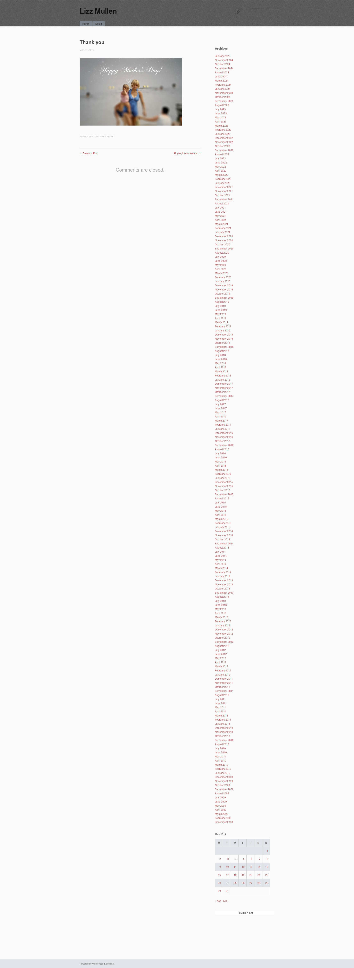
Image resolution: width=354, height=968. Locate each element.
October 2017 (222, 391)
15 (266, 866)
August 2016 (222, 449)
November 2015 (224, 486)
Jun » (226, 900)
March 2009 (221, 813)
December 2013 (224, 580)
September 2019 (224, 297)
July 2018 (220, 355)
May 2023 (220, 117)
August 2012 (222, 645)
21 (259, 874)
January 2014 (222, 576)
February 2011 (223, 719)
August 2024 (222, 72)
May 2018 (220, 363)
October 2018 (222, 342)
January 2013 (222, 625)
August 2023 (222, 105)
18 (235, 874)
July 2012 (220, 650)
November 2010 (224, 731)
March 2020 (221, 273)
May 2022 (220, 166)
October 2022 (222, 146)
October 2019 (222, 293)
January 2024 (222, 88)
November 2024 (224, 60)
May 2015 (220, 510)
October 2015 (222, 490)
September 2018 (224, 346)
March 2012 (221, 666)
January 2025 (222, 56)
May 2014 (220, 559)
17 (227, 874)
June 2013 (221, 604)
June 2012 (221, 654)
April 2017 (220, 416)
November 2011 (224, 682)
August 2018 (222, 351)
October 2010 (222, 736)
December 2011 (224, 678)
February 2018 (223, 375)
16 (219, 874)
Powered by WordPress (91, 963)
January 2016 (222, 477)
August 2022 (222, 154)
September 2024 (224, 68)
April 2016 (220, 465)
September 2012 (224, 641)
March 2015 (221, 518)
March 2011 (221, 715)
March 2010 (221, 764)
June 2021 (221, 211)
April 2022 (220, 170)
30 (219, 890)
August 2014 (222, 547)
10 (227, 866)
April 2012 (220, 662)
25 (235, 882)
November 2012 (224, 633)
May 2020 (220, 264)
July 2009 (220, 797)
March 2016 (221, 469)
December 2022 (224, 137)
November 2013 (224, 584)
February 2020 (223, 277)
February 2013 (223, 621)
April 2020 (220, 269)
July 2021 (220, 207)
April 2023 (220, 121)
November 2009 (224, 781)
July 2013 (220, 600)
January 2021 (222, 232)
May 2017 (220, 412)
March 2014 (221, 568)
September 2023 (224, 101)
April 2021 (220, 219)
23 (219, 882)
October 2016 (222, 441)
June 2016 (221, 457)
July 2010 (220, 748)
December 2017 (224, 383)
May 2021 (220, 215)
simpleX (110, 963)
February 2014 (223, 572)
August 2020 (222, 252)
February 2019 (223, 326)
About (98, 24)
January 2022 (222, 183)
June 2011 (221, 703)
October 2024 (222, 64)
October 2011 (222, 686)
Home (85, 24)
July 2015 (220, 502)
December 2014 (224, 531)
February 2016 (223, 473)
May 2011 (220, 707)
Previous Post (89, 153)
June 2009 (221, 801)
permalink (107, 136)
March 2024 (221, 80)
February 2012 (223, 670)
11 (235, 866)
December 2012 (224, 629)
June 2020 (221, 260)
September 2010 (224, 740)
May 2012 (220, 658)
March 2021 (221, 224)
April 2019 (220, 318)
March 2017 (221, 420)
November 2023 (224, 92)
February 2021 (223, 228)
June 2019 (221, 310)
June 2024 (221, 76)
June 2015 (221, 506)
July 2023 (220, 109)
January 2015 (222, 527)
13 (251, 866)
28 (259, 882)
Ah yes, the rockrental (187, 153)
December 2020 (224, 236)
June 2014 (221, 555)
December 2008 (224, 822)
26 (243, 882)
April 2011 (220, 711)
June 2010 (221, 752)
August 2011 (222, 695)
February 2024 (223, 84)
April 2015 (220, 514)
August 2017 (222, 400)
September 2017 (224, 396)
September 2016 (224, 445)
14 (259, 866)
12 (243, 866)
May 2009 (220, 805)
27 (251, 882)
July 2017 (220, 404)
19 (243, 874)
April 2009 (220, 809)
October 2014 (222, 539)
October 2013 (222, 588)
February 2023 (223, 129)
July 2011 (220, 699)
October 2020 (222, 244)
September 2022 (224, 150)
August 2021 (222, 203)
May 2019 (220, 314)
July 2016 (220, 453)
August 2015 (222, 498)
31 (227, 890)
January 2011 (222, 723)
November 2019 (224, 289)
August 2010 (222, 744)
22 (266, 874)
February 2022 (223, 178)
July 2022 (220, 158)
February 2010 (223, 768)
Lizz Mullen (98, 10)
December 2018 (224, 334)
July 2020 (220, 256)
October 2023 (222, 97)
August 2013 (222, 596)
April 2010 (220, 760)
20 (251, 874)
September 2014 (224, 543)
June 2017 (221, 408)
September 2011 (224, 691)
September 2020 (224, 248)
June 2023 (221, 113)
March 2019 (221, 322)
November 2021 (224, 191)
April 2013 (220, 613)
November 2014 (224, 535)
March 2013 (221, 617)
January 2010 (222, 772)
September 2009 (224, 789)
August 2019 (222, 301)
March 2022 (221, 174)
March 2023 (221, 125)
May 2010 (220, 756)
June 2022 (221, 162)
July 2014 (220, 551)
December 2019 (224, 285)
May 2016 (220, 461)
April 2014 (220, 564)
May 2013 (220, 609)
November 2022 (224, 142)
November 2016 (224, 437)
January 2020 (222, 281)
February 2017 (223, 424)
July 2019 (220, 305)
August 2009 (222, 793)
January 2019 (222, 330)
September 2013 (224, 592)
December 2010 (224, 727)
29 (266, 882)
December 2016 (224, 432)
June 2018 (221, 359)
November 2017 (224, 387)
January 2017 (222, 428)
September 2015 (224, 494)
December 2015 (224, 482)
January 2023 (222, 133)
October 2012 (222, 637)
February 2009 (223, 818)
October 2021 (222, 195)
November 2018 (224, 338)
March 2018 (221, 371)
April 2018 (220, 367)
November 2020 (224, 240)
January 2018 (222, 379)
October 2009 (222, 785)
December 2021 (224, 187)
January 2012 (222, 674)
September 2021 (224, 199)
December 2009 (224, 777)
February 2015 (223, 523)
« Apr (218, 900)
